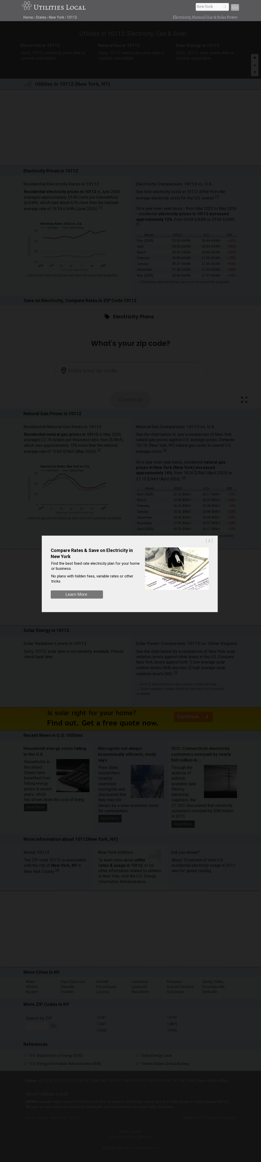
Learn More (76, 594)
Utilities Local (60, 7)
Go (235, 7)
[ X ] (209, 540)
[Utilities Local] (28, 7)
